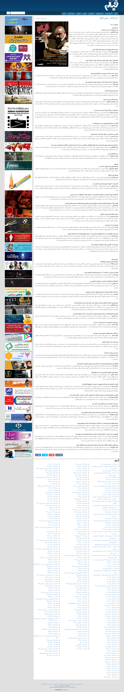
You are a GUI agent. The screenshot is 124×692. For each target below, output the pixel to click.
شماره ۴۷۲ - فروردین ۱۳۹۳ (81, 625)
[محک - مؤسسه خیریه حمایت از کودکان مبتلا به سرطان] (18, 48)
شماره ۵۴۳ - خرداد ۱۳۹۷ (81, 471)
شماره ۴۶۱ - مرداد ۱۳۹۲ (82, 649)
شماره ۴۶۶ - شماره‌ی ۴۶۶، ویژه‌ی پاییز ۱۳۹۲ (77, 638)
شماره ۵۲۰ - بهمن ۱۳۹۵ (82, 521)
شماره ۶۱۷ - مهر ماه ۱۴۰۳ (111, 518)
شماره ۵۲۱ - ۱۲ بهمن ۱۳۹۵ (81, 518)
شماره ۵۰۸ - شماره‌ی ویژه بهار (80, 547)
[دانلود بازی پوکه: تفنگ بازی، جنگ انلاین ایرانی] (18, 67)
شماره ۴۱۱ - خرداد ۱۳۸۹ (52, 573)
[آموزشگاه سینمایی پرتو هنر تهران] (18, 225)
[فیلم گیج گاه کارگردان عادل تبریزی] (18, 147)
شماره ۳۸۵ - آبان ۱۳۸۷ (53, 631)
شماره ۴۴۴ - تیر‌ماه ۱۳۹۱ (52, 499)
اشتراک (78, 13)
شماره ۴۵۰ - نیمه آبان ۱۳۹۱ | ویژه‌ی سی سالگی (47, 486)
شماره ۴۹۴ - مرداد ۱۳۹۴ (82, 577)
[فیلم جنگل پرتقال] (18, 156)
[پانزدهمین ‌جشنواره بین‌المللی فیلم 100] (18, 30)
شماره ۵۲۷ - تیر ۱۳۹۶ (82, 505)
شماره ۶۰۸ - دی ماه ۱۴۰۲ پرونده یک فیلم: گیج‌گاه (106, 544)
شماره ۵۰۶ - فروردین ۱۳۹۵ (81, 551)
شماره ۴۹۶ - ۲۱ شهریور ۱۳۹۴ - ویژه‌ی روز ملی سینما (75, 573)
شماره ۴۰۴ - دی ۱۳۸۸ (53, 588)
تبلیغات (65, 684)
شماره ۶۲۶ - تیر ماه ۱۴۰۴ (111, 490)
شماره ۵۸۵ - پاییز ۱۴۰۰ (111, 603)
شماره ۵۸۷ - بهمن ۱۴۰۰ (111, 599)
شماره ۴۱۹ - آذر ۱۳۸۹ (53, 555)
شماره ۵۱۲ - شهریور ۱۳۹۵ (81, 538)
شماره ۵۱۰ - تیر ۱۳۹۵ (82, 542)
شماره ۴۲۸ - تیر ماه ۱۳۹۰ (52, 536)
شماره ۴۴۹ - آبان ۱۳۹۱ (53, 488)
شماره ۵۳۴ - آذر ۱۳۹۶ (82, 490)
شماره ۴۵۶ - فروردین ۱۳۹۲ (52, 473)
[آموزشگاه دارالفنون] (18, 301)
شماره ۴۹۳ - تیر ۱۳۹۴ (82, 579)
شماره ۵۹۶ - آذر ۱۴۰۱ (112, 579)
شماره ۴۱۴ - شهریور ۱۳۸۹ (52, 566)
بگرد (8, 13)
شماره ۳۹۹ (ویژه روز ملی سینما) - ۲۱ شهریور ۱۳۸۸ (47, 599)
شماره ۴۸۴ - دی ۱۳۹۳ (82, 599)
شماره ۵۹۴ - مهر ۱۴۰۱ (112, 584)
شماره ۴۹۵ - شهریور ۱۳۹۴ (81, 575)
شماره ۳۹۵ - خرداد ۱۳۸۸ (52, 607)
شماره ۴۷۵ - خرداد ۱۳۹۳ (81, 618)
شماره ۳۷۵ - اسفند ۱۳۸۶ (52, 655)
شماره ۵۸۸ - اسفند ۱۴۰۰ (111, 597)
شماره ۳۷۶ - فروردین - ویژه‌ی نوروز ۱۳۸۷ (49, 653)
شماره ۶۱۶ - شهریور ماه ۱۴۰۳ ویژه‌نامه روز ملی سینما (105, 521)
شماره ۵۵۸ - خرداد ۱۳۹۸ (111, 653)
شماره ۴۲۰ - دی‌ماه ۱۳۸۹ (52, 553)
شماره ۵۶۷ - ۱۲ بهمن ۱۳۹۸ (111, 634)
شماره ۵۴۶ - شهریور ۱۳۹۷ (81, 464)
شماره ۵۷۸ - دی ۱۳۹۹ (112, 618)
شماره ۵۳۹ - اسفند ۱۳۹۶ (81, 479)
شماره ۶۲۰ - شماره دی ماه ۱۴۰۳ (110, 510)
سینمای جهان (99, 13)
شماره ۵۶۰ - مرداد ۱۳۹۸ (111, 649)
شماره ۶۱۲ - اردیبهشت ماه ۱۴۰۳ (110, 529)
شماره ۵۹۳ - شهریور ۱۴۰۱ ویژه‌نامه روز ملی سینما (106, 586)
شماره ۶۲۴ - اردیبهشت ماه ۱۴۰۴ (109, 495)
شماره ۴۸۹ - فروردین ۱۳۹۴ (81, 588)
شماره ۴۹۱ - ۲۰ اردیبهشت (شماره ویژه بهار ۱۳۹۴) (76, 584)
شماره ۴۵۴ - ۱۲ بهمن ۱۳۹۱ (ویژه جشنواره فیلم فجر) (46, 477)
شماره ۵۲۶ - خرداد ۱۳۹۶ (81, 508)
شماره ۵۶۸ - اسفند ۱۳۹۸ (111, 631)
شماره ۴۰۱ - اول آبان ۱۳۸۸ (52, 594)
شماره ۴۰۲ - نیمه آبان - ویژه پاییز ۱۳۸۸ (49, 592)
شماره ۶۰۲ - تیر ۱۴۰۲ (112, 564)
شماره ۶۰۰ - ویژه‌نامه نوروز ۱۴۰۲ (110, 568)
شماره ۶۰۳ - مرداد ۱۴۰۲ (111, 562)
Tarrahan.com (65, 690)
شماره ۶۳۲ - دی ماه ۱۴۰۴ (111, 477)
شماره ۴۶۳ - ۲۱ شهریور (82, 644)
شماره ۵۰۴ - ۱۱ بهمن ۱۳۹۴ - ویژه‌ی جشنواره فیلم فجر (75, 555)
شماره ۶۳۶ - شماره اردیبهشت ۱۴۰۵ (109, 464)
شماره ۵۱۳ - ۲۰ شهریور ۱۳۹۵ (80, 536)
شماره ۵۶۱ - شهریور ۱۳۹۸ (111, 647)
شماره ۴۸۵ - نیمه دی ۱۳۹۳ (81, 597)
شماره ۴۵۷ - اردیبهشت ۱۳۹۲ (51, 471)
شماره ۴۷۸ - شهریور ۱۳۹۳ (81, 612)
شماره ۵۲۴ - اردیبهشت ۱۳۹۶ (80, 512)
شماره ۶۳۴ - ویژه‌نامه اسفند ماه (110, 471)
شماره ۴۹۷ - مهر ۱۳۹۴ (82, 571)
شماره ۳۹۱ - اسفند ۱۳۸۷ (52, 616)
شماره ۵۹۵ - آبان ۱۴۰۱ (112, 581)
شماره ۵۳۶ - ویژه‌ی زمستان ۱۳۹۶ (80, 486)
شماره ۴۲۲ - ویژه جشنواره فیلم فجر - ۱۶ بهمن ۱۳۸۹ (46, 549)
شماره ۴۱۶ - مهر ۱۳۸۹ (53, 562)
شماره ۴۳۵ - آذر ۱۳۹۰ (53, 518)
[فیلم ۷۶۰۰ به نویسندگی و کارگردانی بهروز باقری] (18, 99)
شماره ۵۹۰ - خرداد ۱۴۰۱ (111, 592)
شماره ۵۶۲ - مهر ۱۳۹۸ (112, 644)
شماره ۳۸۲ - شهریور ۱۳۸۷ (52, 640)
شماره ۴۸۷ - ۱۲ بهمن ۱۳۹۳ (81, 592)
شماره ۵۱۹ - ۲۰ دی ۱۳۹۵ (81, 523)
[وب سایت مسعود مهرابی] (18, 180)
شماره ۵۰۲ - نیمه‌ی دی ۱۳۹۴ (81, 560)
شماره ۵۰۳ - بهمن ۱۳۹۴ (82, 558)
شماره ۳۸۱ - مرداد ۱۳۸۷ (52, 642)
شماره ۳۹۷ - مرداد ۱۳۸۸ (52, 603)
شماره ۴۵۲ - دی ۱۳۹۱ (53, 481)
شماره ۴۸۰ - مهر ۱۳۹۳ (82, 607)
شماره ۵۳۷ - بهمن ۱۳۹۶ (82, 484)
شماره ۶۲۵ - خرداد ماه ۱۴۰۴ (110, 492)
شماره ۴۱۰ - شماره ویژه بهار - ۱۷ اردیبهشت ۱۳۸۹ (47, 575)
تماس (64, 13)
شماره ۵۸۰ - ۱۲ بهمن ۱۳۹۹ (111, 614)
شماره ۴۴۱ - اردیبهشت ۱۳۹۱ (51, 505)
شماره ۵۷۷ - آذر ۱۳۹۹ (112, 621)
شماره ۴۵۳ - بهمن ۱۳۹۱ (52, 479)
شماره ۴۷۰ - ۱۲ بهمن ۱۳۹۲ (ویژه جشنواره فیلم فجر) (76, 629)
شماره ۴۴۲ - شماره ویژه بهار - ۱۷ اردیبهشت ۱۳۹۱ (47, 503)
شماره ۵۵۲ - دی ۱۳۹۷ (112, 666)
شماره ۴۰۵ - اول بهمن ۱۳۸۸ (52, 586)
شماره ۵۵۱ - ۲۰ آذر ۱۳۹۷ (111, 668)
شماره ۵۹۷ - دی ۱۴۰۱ (112, 577)
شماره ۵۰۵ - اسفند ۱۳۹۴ (81, 553)
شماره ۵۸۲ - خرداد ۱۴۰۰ (111, 610)
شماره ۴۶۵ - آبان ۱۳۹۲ (82, 640)
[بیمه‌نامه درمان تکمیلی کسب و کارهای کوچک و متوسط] (18, 20)
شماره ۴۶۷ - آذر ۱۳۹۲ (82, 636)
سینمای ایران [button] (109, 13)
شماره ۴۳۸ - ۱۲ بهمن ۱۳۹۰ (52, 512)
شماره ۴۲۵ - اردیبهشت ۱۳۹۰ (51, 542)
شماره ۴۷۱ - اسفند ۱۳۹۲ (82, 627)
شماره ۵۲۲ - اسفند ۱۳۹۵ (81, 516)
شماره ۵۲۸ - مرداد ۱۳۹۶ (82, 503)
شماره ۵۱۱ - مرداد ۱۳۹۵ (82, 540)
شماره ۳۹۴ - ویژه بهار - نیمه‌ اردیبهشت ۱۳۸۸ (48, 610)
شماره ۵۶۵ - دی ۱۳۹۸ (112, 638)
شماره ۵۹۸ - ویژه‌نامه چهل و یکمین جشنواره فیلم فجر (105, 575)
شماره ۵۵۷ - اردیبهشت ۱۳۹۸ (110, 655)
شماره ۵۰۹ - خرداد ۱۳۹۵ (82, 544)
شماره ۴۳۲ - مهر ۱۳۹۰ (53, 525)
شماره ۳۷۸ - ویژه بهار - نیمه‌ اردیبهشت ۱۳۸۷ (48, 649)
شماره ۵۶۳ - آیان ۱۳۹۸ (112, 642)
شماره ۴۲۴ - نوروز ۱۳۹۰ (52, 544)
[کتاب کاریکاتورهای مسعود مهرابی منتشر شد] (18, 88)
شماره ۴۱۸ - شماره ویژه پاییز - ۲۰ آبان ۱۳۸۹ (48, 558)
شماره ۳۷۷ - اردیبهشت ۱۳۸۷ (51, 651)
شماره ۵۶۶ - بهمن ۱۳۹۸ (111, 636)
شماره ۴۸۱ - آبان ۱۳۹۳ (82, 605)
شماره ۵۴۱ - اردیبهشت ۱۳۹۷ (81, 475)
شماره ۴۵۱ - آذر (54, 484)
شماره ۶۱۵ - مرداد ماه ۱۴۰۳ (111, 523)
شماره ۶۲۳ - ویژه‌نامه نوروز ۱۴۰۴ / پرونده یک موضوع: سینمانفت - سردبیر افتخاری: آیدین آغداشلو (105, 498)
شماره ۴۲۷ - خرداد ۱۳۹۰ (52, 538)
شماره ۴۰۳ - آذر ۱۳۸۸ (53, 590)
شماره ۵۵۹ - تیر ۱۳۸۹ (112, 651)
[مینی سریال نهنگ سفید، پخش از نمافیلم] (18, 76)
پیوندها (74, 684)
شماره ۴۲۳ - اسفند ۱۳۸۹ (52, 547)
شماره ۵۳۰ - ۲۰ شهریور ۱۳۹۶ (81, 499)
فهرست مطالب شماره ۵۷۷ (41, 18)
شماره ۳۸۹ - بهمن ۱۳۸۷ (53, 623)
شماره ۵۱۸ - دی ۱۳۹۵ (82, 525)
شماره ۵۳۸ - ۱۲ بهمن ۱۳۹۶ (81, 481)
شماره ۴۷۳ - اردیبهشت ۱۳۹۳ (80, 623)
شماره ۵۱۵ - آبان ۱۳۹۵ (82, 531)
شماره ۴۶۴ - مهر (83, 642)
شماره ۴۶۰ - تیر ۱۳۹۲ (53, 464)
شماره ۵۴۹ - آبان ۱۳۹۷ (112, 673)
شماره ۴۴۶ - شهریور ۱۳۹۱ (52, 495)
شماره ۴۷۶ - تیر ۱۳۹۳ (82, 616)
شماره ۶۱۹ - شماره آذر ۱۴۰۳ (110, 512)
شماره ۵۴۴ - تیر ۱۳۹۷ (82, 468)
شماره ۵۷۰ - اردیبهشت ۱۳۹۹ (110, 627)
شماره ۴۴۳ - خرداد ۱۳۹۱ (52, 501)
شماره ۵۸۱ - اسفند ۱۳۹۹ (111, 612)
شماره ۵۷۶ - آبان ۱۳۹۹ (112, 623)
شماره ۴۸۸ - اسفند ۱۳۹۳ (81, 590)
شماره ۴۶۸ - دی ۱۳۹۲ (82, 634)
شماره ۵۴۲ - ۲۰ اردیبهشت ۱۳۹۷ (80, 473)
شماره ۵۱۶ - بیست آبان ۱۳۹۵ (80, 529)
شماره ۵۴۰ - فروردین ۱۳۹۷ (81, 477)
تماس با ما (50, 684)
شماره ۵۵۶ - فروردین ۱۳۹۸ (111, 657)
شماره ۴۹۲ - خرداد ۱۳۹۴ (82, 581)
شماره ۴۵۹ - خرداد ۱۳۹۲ (52, 466)
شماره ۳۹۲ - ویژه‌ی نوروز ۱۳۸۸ (51, 614)
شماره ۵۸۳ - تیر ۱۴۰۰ (112, 607)
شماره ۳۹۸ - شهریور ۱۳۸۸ (52, 601)
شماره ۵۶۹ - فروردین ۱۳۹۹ (111, 629)
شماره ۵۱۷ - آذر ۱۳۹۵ (82, 527)
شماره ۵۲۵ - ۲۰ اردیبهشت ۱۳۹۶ (80, 510)
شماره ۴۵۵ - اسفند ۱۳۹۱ (52, 475)
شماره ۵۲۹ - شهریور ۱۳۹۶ (81, 501)
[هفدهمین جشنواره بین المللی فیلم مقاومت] (18, 238)
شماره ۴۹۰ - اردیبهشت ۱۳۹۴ (81, 586)
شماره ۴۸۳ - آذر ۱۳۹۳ (82, 601)
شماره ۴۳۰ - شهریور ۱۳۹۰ (52, 531)
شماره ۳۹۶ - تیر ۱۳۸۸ (53, 605)
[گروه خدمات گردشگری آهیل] (18, 247)
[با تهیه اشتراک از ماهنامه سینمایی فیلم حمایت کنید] (18, 39)
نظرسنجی (60, 684)
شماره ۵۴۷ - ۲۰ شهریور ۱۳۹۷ (110, 677)
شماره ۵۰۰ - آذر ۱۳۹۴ (82, 564)
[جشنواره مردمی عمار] (18, 256)
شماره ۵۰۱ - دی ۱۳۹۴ (82, 562)
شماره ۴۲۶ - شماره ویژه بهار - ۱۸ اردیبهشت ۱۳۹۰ (47, 540)
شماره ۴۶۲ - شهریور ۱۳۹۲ (81, 647)
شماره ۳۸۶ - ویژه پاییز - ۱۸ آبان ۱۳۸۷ (50, 629)
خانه (116, 13)
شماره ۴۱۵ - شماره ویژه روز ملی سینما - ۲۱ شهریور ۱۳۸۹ (45, 564)
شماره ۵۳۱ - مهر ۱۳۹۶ (82, 497)
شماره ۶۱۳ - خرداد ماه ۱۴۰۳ (110, 527)
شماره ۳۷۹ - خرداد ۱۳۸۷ (52, 647)
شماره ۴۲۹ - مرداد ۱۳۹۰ (53, 534)
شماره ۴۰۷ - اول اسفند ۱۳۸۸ (51, 581)
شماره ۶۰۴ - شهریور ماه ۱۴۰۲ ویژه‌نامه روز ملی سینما (105, 560)
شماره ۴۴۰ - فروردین (53, 508)
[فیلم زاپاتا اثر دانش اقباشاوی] (18, 204)
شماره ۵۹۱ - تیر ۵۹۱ (112, 590)
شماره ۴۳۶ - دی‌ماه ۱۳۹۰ (52, 516)
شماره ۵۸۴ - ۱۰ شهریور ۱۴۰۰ (110, 605)
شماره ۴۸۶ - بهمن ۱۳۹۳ (82, 594)
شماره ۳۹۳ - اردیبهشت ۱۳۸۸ (51, 612)
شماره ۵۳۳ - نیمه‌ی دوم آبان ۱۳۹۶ (79, 492)
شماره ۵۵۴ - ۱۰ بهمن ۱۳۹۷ (111, 662)
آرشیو (84, 13)
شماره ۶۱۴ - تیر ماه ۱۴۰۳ (111, 525)
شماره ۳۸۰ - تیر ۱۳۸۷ (53, 644)
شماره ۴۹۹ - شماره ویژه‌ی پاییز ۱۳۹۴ (79, 566)
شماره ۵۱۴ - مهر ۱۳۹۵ (82, 534)
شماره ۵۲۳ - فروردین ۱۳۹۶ (81, 514)
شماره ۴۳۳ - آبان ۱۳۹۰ (53, 523)
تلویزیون (91, 13)
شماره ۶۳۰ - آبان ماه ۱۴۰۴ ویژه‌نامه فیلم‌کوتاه (107, 481)
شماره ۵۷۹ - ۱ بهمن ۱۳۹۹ (111, 616)
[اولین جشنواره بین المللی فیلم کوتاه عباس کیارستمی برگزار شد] (18, 117)
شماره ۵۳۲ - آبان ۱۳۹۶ (82, 495)
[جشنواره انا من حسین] (18, 292)
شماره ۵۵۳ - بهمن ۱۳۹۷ (111, 664)
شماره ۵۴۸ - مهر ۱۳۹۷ (112, 675)
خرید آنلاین (71, 13)
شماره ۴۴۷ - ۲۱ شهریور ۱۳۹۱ (51, 492)
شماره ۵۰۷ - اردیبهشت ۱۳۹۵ (80, 549)
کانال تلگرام (44, 684)
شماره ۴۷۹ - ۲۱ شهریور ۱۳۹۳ (81, 610)
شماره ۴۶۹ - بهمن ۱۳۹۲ (82, 631)
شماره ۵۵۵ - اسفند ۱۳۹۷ (111, 660)
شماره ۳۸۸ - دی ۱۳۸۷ (53, 625)
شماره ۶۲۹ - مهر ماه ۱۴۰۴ (111, 484)
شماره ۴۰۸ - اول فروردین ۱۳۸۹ (51, 579)
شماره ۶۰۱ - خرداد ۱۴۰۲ (111, 566)
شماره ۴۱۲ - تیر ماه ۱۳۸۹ (52, 571)
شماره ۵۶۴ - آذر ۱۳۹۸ (112, 640)
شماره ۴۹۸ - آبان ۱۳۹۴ (82, 568)
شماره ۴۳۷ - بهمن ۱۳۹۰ (53, 514)
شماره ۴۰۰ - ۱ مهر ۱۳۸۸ (53, 597)
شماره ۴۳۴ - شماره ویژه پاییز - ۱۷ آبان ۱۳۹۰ (48, 521)
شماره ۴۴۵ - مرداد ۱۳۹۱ (52, 497)
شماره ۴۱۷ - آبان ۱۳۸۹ (53, 560)
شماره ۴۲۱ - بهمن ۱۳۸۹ (53, 551)
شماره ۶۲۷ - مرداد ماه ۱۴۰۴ (111, 488)
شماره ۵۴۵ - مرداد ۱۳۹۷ (81, 466)
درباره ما (55, 684)
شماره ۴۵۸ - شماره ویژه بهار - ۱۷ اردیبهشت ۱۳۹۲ (47, 468)
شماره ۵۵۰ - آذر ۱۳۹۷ (112, 670)
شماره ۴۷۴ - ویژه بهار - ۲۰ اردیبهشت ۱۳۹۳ (77, 621)
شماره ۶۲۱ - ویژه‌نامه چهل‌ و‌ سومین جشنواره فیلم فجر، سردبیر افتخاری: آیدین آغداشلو (105, 506)
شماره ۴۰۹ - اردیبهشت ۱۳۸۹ (51, 577)
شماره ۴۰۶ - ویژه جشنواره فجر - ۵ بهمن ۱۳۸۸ (48, 584)
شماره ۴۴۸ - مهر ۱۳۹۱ (53, 490)
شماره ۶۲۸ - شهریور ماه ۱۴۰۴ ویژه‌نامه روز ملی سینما (105, 486)
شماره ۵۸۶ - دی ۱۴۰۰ (112, 601)
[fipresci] (18, 165)
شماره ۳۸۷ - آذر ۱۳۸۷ (53, 627)
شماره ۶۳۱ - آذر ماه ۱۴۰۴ (111, 479)
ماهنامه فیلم (57, 685)
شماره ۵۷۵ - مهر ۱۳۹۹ (112, 625)
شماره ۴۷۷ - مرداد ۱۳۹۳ (82, 614)
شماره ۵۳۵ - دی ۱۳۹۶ (82, 488)
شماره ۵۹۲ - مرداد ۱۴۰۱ (111, 588)
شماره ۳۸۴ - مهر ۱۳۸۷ (53, 634)
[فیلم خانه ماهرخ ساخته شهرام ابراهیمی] (18, 136)
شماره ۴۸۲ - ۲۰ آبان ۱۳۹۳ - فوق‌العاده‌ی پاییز (77, 603)
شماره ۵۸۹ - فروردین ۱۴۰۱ (111, 594)
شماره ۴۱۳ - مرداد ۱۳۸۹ (52, 568)
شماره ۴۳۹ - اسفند (54, 510)
